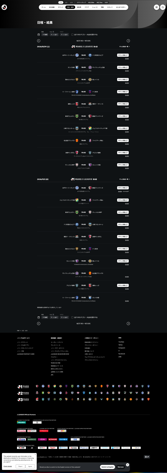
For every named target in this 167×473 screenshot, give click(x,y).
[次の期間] (128, 40)
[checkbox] (72, 34)
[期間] (38, 34)
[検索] (162, 7)
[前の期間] (38, 40)
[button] (156, 7)
